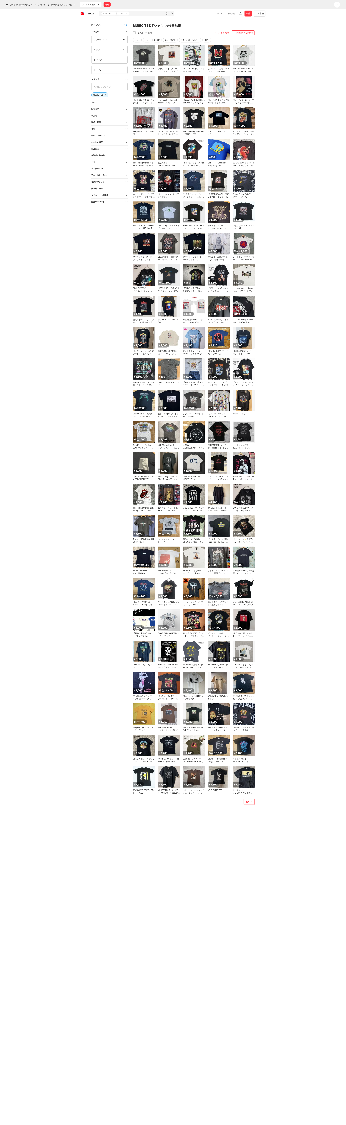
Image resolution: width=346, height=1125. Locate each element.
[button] (114, 13)
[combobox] (136, 13)
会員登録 (231, 13)
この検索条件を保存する (245, 32)
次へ (248, 801)
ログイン (220, 13)
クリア (125, 25)
